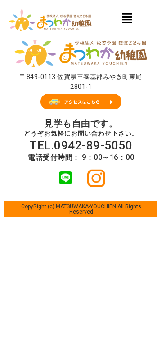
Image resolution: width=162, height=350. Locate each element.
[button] (127, 18)
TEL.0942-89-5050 (81, 145)
